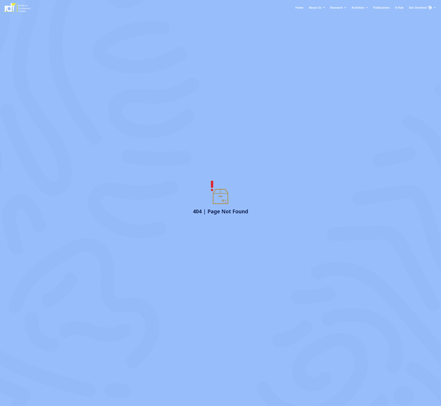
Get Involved (418, 7)
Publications (381, 7)
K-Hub (399, 7)
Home (299, 7)
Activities (358, 7)
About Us (315, 7)
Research (336, 7)
